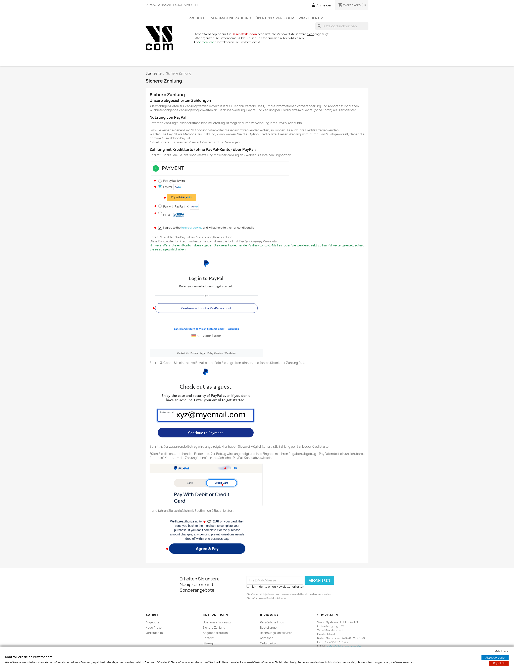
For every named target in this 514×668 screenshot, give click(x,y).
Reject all (499, 663)
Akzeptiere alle (495, 657)
